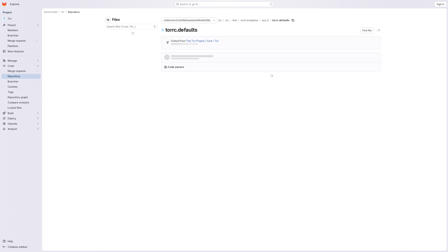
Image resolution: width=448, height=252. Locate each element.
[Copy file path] (293, 20)
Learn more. (267, 68)
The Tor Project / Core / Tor (202, 40)
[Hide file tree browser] (108, 19)
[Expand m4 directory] (108, 49)
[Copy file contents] (364, 80)
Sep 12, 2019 (205, 59)
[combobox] (131, 26)
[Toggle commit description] (224, 56)
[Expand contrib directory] (108, 38)
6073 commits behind (183, 44)
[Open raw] (370, 80)
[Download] (376, 80)
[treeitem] (132, 33)
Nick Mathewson (179, 59)
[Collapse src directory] (108, 61)
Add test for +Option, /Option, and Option (196, 56)
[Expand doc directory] (108, 44)
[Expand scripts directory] (108, 55)
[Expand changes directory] (108, 33)
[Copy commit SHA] (361, 58)
